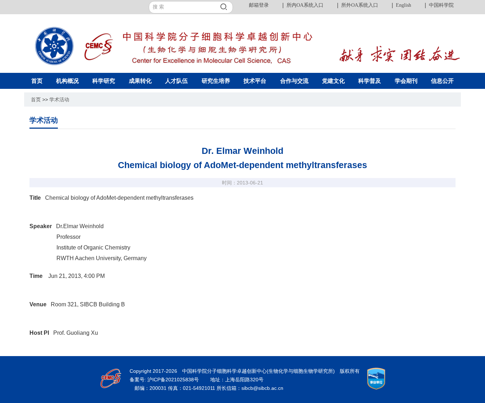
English (403, 5)
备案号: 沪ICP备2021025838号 (165, 379)
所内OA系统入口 (305, 5)
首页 (36, 99)
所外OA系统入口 (359, 5)
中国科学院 (441, 5)
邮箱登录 (259, 5)
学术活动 (59, 99)
